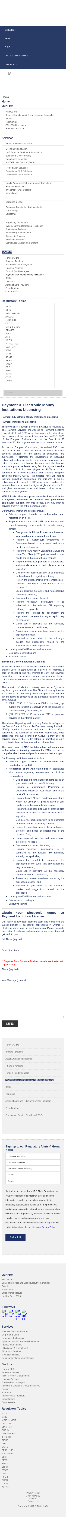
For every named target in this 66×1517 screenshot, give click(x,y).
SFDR (5, 1457)
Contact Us (33, 1501)
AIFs (4, 1443)
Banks (8, 1087)
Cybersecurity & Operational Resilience (20, 1341)
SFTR (4, 1460)
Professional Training (12, 1345)
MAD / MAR (7, 1453)
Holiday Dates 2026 (11, 1296)
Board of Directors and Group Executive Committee (26, 1283)
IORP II (5, 1487)
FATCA (5, 1470)
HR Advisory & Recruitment (15, 1348)
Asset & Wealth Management (19, 1059)
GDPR (5, 1480)
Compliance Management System (18, 1358)
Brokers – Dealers (14, 1052)
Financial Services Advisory (15, 1331)
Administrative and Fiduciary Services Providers (28, 1101)
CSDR (5, 1483)
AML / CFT (7, 1423)
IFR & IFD (6, 1437)
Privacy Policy (33, 1493)
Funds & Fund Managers (17, 1073)
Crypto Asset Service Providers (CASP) (24, 1115)
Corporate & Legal (10, 1335)
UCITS (5, 1447)
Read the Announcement (32, 8)
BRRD (5, 1467)
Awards (5, 1286)
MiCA (4, 1413)
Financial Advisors (14, 1066)
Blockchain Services (11, 1351)
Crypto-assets (8, 1402)
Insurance (10, 1094)
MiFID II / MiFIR (9, 1420)
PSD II (5, 1477)
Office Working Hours (12, 1293)
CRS (4, 1473)
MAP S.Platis (24, 19)
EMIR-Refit (7, 1427)
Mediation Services (11, 1355)
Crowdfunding (12, 1108)
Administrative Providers (13, 1396)
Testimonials (8, 1289)
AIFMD (5, 1440)
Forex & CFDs (12, 1045)
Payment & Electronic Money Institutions (21, 1386)
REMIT (5, 1463)
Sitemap (33, 1498)
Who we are (7, 1279)
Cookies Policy (33, 1496)
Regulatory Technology (13, 1338)
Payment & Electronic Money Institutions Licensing (29, 1080)
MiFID (4, 1417)
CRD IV (5, 1430)
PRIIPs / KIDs (8, 1450)
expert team (13, 747)
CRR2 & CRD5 (9, 1433)
